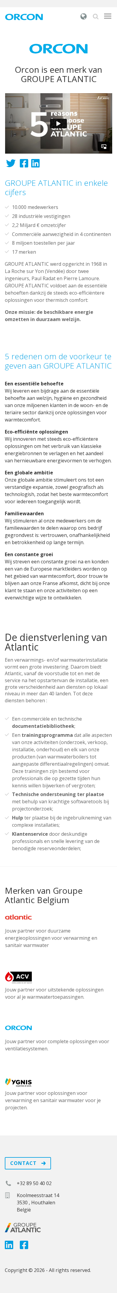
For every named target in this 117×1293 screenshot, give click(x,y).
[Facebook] (24, 165)
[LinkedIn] (35, 165)
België (83, 16)
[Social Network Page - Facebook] (24, 1246)
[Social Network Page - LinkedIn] (9, 1246)
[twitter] (11, 165)
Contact (24, 1163)
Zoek (95, 16)
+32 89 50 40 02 (34, 1183)
